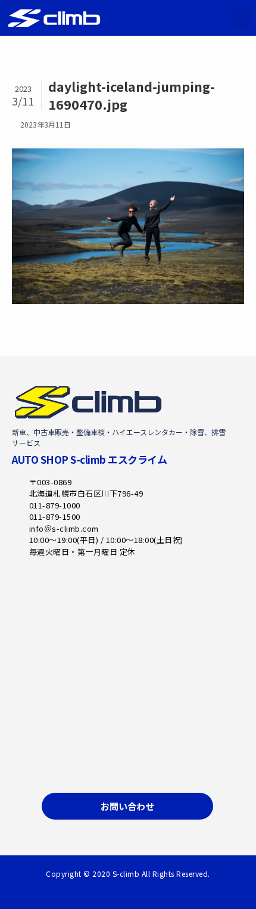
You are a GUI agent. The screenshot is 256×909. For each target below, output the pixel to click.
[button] (241, 18)
